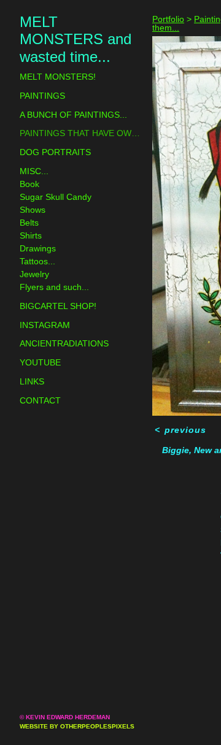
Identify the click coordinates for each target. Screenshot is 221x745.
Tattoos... (37, 261)
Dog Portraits (55, 152)
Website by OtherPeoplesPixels (77, 726)
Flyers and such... (54, 287)
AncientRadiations (64, 343)
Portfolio (168, 19)
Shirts (31, 235)
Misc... (34, 171)
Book (29, 184)
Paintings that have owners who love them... (81, 133)
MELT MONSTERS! (58, 77)
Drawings (38, 248)
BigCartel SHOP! (58, 306)
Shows (32, 210)
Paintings (42, 96)
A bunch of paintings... (73, 115)
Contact (40, 400)
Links (32, 381)
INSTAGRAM (45, 325)
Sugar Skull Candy (55, 197)
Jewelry (34, 274)
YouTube (40, 362)
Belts (29, 222)
